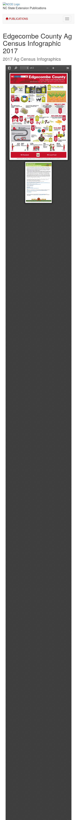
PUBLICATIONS (18, 18)
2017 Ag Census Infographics (32, 59)
